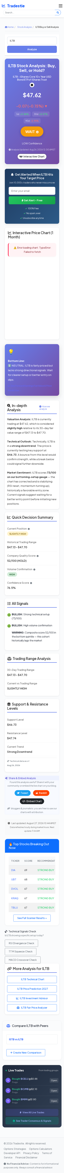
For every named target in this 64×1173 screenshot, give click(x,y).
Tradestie (16, 5)
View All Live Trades (33, 1112)
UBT (13, 879)
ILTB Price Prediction (32, 988)
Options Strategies (15, 1148)
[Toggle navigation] (59, 5)
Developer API (12, 1153)
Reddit (43, 792)
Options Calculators (40, 1148)
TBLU (14, 907)
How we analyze (44, 407)
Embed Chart (34, 801)
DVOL (14, 888)
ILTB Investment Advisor (34, 998)
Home (10, 27)
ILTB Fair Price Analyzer (34, 1007)
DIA (13, 870)
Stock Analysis (24, 27)
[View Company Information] (32, 85)
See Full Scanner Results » (32, 917)
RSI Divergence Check (21, 943)
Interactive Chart (33, 156)
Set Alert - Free (33, 200)
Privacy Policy (31, 1153)
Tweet (24, 792)
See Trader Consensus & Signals (33, 1120)
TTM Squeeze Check (20, 951)
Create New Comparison (26, 1052)
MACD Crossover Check (23, 959)
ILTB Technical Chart (32, 979)
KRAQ (14, 898)
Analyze (32, 49)
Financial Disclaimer (26, 1157)
